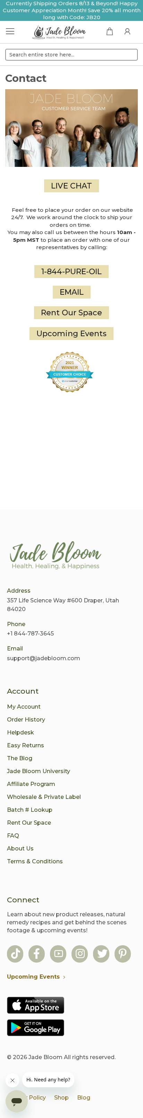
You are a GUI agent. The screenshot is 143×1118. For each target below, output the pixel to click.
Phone (16, 624)
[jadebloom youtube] (58, 954)
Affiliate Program (31, 784)
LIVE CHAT (71, 186)
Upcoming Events (71, 333)
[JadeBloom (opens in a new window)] (71, 372)
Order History (26, 719)
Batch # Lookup (29, 810)
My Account (24, 706)
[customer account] (127, 31)
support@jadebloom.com (43, 658)
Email (15, 648)
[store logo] (59, 33)
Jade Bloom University (38, 771)
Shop (61, 1097)
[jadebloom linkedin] (123, 954)
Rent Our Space (71, 312)
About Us (20, 848)
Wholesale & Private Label (44, 797)
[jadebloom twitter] (102, 954)
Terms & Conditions (35, 861)
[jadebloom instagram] (80, 954)
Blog (83, 1097)
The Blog (19, 758)
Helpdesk (20, 732)
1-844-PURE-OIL (71, 271)
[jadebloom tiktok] (15, 954)
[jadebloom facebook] (36, 954)
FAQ (13, 835)
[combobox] (71, 55)
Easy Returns (25, 745)
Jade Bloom (45, 1057)
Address (19, 590)
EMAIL (72, 292)
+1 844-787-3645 (30, 633)
